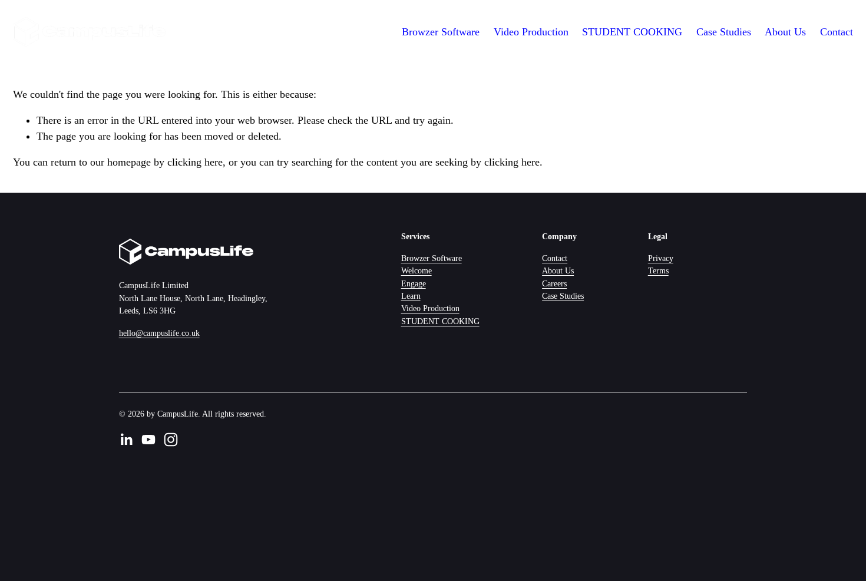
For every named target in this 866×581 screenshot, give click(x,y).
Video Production (531, 32)
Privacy (660, 258)
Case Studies (723, 32)
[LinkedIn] (126, 440)
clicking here (195, 162)
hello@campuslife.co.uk (159, 333)
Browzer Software (431, 258)
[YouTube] (148, 440)
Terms (658, 270)
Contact (836, 32)
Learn (411, 296)
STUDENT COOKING (632, 32)
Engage (413, 283)
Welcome (416, 270)
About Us (785, 32)
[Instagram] (171, 440)
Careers (554, 283)
